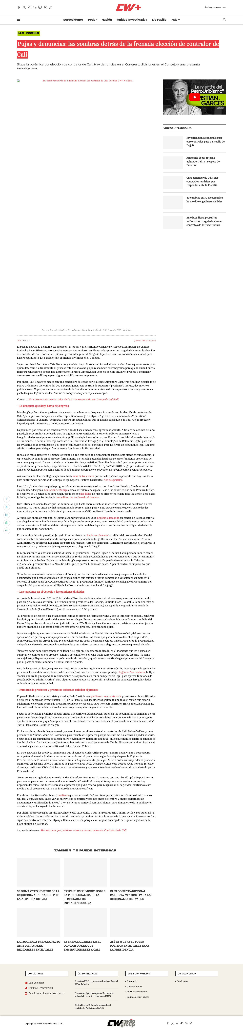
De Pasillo (159, 19)
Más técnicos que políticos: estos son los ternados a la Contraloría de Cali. (83, 830)
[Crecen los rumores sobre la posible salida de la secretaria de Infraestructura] (85, 872)
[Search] (224, 19)
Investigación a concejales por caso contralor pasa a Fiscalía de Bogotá (205, 141)
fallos (88, 493)
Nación (107, 19)
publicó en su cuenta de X (106, 696)
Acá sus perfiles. (113, 479)
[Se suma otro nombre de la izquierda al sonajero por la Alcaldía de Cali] (38, 872)
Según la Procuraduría (132, 672)
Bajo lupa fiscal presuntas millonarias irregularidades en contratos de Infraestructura (204, 221)
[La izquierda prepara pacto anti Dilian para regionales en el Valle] (38, 922)
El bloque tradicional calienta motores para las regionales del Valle (131, 895)
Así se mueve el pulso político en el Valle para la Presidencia (129, 945)
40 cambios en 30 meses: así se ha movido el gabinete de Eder (204, 199)
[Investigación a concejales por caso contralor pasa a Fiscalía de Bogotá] (173, 142)
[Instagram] (29, 7)
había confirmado (97, 535)
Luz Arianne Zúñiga (56, 490)
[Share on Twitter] (6, 507)
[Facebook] (19, 7)
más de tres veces (83, 476)
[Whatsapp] (45, 7)
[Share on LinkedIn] (6, 515)
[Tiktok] (50, 7)
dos (82, 493)
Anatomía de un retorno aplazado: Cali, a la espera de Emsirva (203, 161)
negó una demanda (108, 517)
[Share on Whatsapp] (6, 523)
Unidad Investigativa (132, 19)
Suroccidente (73, 19)
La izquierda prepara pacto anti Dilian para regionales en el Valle (38, 945)
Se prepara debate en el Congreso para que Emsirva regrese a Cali (82, 945)
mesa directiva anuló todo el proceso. (78, 497)
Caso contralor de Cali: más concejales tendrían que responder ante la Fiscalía (202, 181)
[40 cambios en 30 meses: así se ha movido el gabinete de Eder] (173, 202)
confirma (63, 795)
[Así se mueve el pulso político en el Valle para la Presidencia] (131, 922)
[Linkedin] (35, 7)
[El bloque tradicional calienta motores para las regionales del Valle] (131, 872)
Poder (92, 19)
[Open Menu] (18, 19)
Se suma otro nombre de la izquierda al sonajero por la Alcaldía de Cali (38, 895)
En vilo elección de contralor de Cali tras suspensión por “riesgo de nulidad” (73, 399)
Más (174, 19)
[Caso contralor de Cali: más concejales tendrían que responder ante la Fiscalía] (173, 182)
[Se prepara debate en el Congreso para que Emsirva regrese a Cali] (85, 922)
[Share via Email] (6, 530)
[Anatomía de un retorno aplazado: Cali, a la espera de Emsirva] (173, 162)
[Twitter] (24, 7)
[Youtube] (40, 7)
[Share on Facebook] (6, 499)
